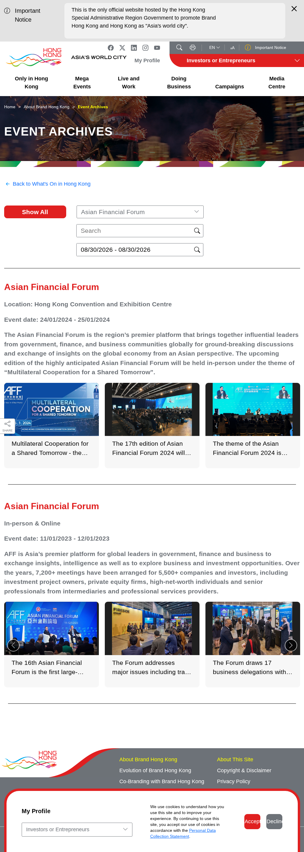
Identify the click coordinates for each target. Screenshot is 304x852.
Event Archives (93, 106)
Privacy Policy (233, 781)
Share (7, 430)
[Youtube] (157, 48)
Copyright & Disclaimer (244, 770)
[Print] (193, 48)
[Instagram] (145, 48)
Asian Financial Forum (51, 287)
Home (9, 106)
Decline (274, 821)
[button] (291, 645)
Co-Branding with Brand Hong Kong (161, 781)
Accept (252, 821)
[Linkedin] (134, 48)
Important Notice (270, 47)
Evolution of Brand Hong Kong (155, 770)
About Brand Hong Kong (46, 106)
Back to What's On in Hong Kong (52, 184)
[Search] (179, 48)
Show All (35, 211)
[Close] (294, 11)
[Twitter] (122, 48)
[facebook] (111, 48)
